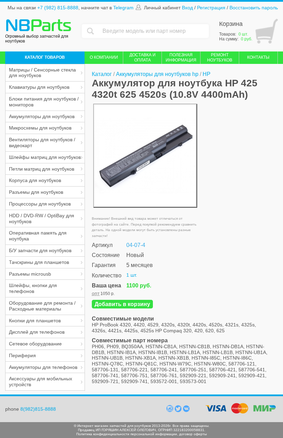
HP (207, 74)
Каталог (102, 74)
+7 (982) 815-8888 (57, 7)
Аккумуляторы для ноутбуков (42, 116)
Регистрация (211, 7)
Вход (187, 7)
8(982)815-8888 (38, 409)
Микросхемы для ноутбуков (40, 128)
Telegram (123, 7)
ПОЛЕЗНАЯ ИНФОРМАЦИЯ (181, 57)
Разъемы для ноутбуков (36, 192)
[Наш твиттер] (179, 410)
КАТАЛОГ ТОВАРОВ (45, 57)
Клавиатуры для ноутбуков (39, 87)
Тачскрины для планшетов (39, 262)
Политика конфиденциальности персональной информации (126, 434)
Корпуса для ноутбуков (35, 180)
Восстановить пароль (254, 7)
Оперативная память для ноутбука (38, 235)
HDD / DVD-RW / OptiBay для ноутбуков (41, 218)
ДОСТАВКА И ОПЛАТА (142, 57)
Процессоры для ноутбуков (40, 204)
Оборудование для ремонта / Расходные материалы (42, 306)
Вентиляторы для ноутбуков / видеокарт (42, 142)
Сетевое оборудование (35, 343)
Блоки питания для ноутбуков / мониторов (44, 101)
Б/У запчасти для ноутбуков (40, 250)
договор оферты (193, 434)
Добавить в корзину (122, 304)
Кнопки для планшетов (35, 320)
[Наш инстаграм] (170, 410)
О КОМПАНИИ (104, 57)
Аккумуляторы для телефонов (43, 367)
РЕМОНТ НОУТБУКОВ (219, 57)
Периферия (22, 355)
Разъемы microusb (30, 274)
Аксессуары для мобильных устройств (40, 381)
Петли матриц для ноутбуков (41, 169)
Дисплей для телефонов (37, 332)
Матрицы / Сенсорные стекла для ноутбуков (42, 72)
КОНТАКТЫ (258, 57)
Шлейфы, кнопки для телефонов (33, 288)
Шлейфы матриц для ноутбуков (45, 157)
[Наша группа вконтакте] (186, 410)
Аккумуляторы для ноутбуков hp (157, 74)
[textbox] (154, 31)
